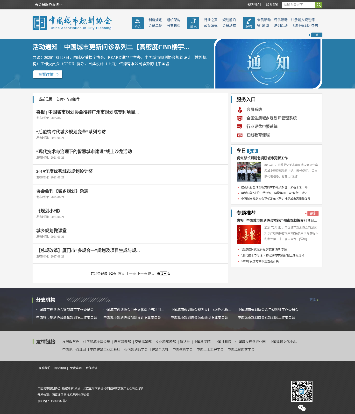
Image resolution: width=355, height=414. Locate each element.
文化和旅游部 (166, 342)
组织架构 (173, 20)
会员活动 (264, 20)
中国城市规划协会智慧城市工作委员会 (65, 310)
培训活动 (281, 25)
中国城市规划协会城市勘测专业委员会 (199, 317)
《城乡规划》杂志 (304, 25)
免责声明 (76, 368)
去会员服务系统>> (49, 5)
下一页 (142, 273)
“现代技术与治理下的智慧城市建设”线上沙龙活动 (84, 151)
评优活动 (281, 20)
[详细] (294, 176)
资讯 (193, 26)
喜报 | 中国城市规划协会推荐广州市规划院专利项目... (87, 112)
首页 (60, 99)
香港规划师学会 (136, 349)
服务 (248, 26)
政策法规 (211, 25)
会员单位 (155, 25)
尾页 (151, 273)
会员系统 (254, 110)
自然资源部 (123, 342)
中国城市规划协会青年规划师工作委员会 (268, 310)
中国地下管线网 (74, 349)
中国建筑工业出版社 (105, 349)
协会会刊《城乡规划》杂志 (62, 191)
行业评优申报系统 (262, 126)
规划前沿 (229, 20)
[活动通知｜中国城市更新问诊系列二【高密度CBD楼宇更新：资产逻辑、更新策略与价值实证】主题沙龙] (48, 74)
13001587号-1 (59, 401)
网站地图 (60, 368)
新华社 (185, 342)
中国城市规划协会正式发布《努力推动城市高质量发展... (277, 199)
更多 (313, 213)
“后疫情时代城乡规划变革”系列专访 (71, 131)
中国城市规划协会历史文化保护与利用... (133, 310)
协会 (137, 26)
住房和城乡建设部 (97, 342)
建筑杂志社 (161, 349)
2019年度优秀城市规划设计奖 (64, 171)
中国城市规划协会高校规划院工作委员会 (66, 317)
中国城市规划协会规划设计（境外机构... (200, 310)
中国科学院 (203, 342)
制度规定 (155, 20)
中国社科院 (223, 342)
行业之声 (211, 20)
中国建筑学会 (183, 349)
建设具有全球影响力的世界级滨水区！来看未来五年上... (277, 187)
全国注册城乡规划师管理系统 (272, 118)
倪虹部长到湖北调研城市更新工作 (262, 158)
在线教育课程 (258, 135)
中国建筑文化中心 (284, 342)
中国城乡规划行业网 (251, 342)
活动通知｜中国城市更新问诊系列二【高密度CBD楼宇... (111, 47)
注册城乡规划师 (303, 20)
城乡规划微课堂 (51, 230)
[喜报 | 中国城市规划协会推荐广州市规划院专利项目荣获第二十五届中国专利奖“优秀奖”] (249, 234)
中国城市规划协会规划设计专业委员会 (132, 317)
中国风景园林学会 (241, 349)
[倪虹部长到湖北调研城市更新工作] (249, 172)
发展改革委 (71, 342)
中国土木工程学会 (211, 349)
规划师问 (254, 5)
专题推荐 (73, 99)
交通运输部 (144, 342)
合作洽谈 (91, 368)
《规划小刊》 (49, 211)
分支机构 (173, 25)
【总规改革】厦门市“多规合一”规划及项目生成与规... (88, 250)
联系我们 (272, 5)
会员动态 (229, 25)
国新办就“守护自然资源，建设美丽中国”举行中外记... (275, 193)
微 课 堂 (263, 25)
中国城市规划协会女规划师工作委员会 (266, 317)
